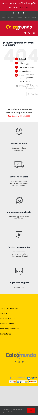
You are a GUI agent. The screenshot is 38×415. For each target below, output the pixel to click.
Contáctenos (5, 334)
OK (31, 411)
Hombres (23, 67)
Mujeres (22, 63)
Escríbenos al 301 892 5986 (19, 116)
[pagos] (23, 376)
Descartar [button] (24, 7)
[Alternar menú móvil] (34, 33)
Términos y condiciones (10, 329)
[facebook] (15, 362)
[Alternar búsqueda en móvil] (29, 33)
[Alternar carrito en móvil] (25, 33)
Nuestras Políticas (7, 318)
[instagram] (19, 362)
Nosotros (3, 313)
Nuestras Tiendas (7, 323)
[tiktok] (23, 362)
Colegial (22, 59)
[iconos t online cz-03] (19, 191)
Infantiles (23, 71)
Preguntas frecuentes (9, 308)
